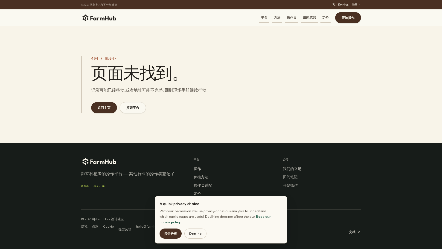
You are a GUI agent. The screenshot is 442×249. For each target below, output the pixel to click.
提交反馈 (125, 229)
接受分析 (170, 234)
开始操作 (348, 18)
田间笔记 (309, 17)
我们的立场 (292, 168)
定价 (325, 17)
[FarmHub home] (99, 18)
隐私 (84, 226)
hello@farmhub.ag (150, 226)
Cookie (108, 226)
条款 (95, 226)
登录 (354, 4)
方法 (277, 17)
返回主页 (104, 108)
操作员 (292, 17)
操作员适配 (203, 185)
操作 (197, 168)
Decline (195, 234)
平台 (264, 17)
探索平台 (132, 108)
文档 (352, 232)
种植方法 (201, 177)
